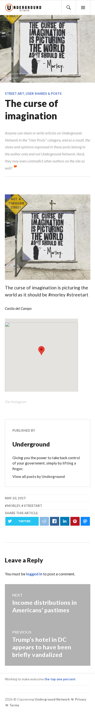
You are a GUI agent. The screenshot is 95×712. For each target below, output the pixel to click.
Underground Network (52, 699)
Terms (14, 705)
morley (13, 506)
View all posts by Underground (38, 476)
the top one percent (60, 679)
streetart (33, 506)
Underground (31, 444)
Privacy (80, 699)
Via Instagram (15, 401)
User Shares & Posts (44, 93)
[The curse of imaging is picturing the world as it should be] (47, 280)
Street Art (14, 93)
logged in (34, 573)
